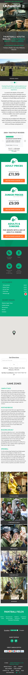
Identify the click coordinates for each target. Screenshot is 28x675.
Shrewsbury (5, 307)
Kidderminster (5, 305)
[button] (14, 333)
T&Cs (15, 666)
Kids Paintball (10, 672)
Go (14, 364)
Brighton (17, 616)
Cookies (20, 666)
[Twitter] (20, 672)
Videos (17, 670)
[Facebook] (17, 672)
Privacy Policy (8, 666)
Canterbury (23, 616)
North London (9, 618)
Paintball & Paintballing (13, 620)
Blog (12, 670)
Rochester (17, 618)
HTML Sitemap (17, 668)
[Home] (12, 6)
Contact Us (6, 670)
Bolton (2, 616)
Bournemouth (9, 616)
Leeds (2, 618)
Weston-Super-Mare (7, 303)
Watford (24, 618)
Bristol (3, 309)
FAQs (22, 670)
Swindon (4, 311)
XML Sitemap (8, 668)
